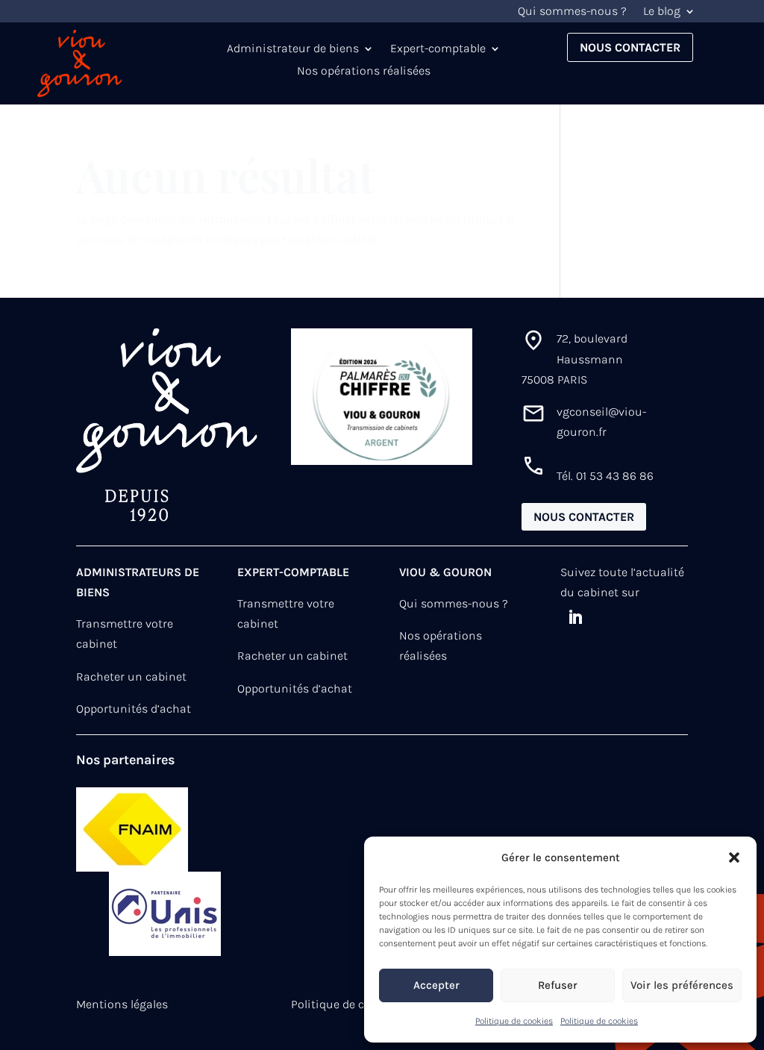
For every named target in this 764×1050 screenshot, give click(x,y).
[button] (734, 857)
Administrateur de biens (293, 49)
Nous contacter (630, 47)
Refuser (557, 985)
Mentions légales (122, 1004)
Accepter (436, 985)
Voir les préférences (681, 985)
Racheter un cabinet (131, 676)
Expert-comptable (438, 49)
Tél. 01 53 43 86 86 (605, 476)
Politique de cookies (514, 1021)
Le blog (661, 12)
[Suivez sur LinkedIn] (575, 617)
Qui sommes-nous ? (572, 12)
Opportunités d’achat (133, 708)
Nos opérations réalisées (363, 72)
